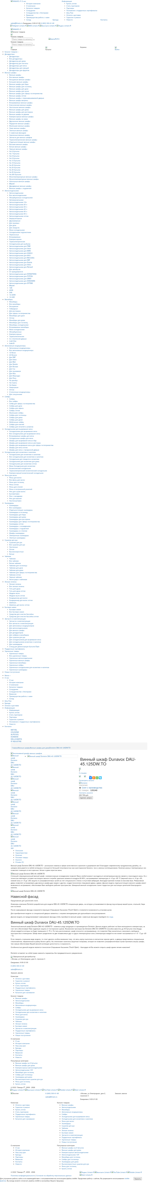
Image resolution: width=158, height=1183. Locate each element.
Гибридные (13, 308)
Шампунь (12, 602)
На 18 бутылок (14, 163)
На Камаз (12, 385)
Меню (7, 675)
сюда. (111, 917)
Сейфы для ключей (16, 424)
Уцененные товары (12, 651)
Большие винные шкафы (18, 82)
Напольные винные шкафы (19, 181)
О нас (24, 1)
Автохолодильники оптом (18, 216)
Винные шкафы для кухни (19, 91)
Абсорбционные (15, 332)
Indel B (11, 343)
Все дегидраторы (15, 59)
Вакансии (29, 15)
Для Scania (13, 364)
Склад (28, 20)
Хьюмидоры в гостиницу (18, 512)
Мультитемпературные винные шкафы (24, 179)
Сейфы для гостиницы (17, 415)
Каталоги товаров (33, 8)
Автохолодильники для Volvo (20, 264)
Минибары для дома (17, 320)
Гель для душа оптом (17, 591)
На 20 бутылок (14, 165)
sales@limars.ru (17, 23)
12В (10, 288)
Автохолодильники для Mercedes (21, 258)
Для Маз (12, 373)
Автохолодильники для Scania (20, 262)
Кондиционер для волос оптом (21, 600)
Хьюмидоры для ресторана (19, 519)
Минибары (9, 299)
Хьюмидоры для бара (17, 514)
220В (11, 290)
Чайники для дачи (16, 568)
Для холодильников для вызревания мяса (25, 639)
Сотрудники (30, 10)
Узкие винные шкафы (17, 128)
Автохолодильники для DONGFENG (22, 274)
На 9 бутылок (14, 158)
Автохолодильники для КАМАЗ (20, 253)
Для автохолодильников (18, 628)
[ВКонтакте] (90, 777)
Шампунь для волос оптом (19, 605)
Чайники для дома (16, 570)
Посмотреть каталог (86, 780)
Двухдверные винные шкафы (20, 186)
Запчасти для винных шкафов (20, 137)
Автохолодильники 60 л (18, 214)
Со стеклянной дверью (18, 339)
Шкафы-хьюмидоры (16, 533)
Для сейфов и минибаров (19, 635)
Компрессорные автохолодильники (28, 1067)
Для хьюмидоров (15, 644)
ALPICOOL (15, 734)
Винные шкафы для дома (19, 109)
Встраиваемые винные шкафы (21, 102)
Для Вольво (13, 366)
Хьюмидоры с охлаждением (20, 526)
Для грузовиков (15, 371)
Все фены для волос (17, 480)
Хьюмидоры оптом (16, 524)
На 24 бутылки (14, 167)
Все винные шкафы (16, 77)
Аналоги (18, 860)
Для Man (12, 362)
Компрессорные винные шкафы (21, 116)
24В (10, 292)
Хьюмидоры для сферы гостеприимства (24, 521)
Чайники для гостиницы (18, 565)
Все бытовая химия (16, 612)
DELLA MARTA (16, 739)
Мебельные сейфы (16, 422)
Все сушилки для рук (17, 544)
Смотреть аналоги (86, 793)
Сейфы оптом (14, 410)
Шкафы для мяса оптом (18, 447)
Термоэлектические (16, 336)
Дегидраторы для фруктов (19, 70)
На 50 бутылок (14, 172)
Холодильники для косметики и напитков (20, 452)
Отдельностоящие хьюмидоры (21, 510)
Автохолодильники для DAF (19, 260)
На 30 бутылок (14, 170)
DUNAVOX (14, 737)
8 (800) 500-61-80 (47, 23)
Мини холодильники (17, 329)
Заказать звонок (17, 973)
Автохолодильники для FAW (19, 246)
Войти (57, 39)
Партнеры (70, 8)
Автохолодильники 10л (18, 202)
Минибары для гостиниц (18, 322)
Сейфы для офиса (16, 408)
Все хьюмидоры (15, 507)
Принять (138, 1179)
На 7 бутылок (14, 153)
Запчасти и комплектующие (15, 619)
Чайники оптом (15, 575)
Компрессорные (15, 239)
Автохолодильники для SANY (20, 278)
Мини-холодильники (17, 230)
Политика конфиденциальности (23, 1175)
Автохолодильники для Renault (21, 267)
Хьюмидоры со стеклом (18, 531)
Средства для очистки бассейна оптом (24, 616)
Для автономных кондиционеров (21, 625)
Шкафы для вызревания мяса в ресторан (25, 443)
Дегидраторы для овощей (19, 68)
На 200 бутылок (15, 174)
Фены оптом (14, 484)
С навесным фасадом (17, 133)
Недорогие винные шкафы (19, 123)
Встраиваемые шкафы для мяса (21, 436)
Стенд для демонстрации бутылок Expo (24, 646)
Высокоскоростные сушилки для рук (29, 1079)
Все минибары (14, 304)
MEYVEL (14, 730)
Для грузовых (14, 223)
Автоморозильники (16, 200)
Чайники (8, 556)
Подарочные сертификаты (15, 649)
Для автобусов (14, 269)
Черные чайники (15, 577)
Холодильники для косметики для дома (24, 461)
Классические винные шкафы (20, 105)
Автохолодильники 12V (24, 1070)
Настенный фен (15, 501)
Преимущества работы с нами (37, 17)
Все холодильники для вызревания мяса (24, 433)
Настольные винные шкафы (20, 107)
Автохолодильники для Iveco (20, 248)
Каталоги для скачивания (25, 992)
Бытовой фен (14, 494)
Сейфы (7, 396)
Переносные (14, 234)
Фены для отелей (16, 487)
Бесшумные (13, 306)
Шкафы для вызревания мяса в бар (22, 440)
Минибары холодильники (18, 325)
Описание (19, 850)
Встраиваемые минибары (19, 327)
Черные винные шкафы (18, 149)
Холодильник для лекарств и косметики (24, 459)
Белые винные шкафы (17, 146)
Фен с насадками (15, 496)
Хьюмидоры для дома (17, 517)
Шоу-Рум (69, 13)
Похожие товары (21, 857)
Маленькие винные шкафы (19, 126)
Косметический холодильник (20, 468)
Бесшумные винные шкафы (19, 79)
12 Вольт (12, 352)
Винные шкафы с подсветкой (20, 188)
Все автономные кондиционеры (21, 350)
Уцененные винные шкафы (19, 135)
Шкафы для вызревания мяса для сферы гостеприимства (31, 445)
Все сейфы (13, 401)
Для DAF (12, 357)
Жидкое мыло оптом (17, 595)
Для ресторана (15, 311)
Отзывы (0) (19, 862)
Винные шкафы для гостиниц (20, 86)
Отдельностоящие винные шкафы (22, 142)
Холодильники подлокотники (20, 232)
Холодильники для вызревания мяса (19, 429)
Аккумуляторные (15, 218)
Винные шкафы (10, 72)
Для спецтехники (15, 394)
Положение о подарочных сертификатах (81, 10)
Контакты (104, 20)
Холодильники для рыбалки (19, 244)
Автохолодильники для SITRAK (21, 283)
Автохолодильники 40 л (18, 209)
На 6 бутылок (14, 151)
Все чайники (14, 561)
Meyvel (11, 183)
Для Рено (12, 378)
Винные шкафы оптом (17, 96)
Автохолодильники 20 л (18, 204)
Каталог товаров (11, 52)
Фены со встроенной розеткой (20, 489)
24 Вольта (13, 355)
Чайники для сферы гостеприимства (23, 572)
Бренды (56, 20)
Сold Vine (12, 341)
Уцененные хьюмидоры (18, 669)
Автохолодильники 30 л (18, 207)
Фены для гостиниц (16, 482)
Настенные (13, 547)
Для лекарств (14, 227)
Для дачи (12, 225)
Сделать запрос (86, 798)
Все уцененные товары (18, 656)
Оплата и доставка (73, 15)
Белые (11, 554)
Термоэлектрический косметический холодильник (28, 470)
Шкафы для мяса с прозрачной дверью (24, 450)
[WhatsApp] (97, 777)
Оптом (11, 318)
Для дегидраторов (16, 632)
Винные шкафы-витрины (18, 100)
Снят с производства (92, 788)
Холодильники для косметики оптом (23, 463)
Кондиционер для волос (18, 598)
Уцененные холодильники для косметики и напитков (29, 667)
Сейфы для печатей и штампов (21, 426)
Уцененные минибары (17, 663)
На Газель (13, 382)
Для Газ (12, 369)
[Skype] (100, 777)
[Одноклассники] (93, 777)
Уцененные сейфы (16, 665)
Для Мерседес (14, 376)
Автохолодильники (12, 190)
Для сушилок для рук (17, 637)
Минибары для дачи (17, 315)
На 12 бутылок (14, 160)
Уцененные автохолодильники (20, 658)
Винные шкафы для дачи (18, 89)
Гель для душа (14, 588)
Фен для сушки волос (17, 491)
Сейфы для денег (16, 420)
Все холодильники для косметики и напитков (26, 457)
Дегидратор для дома (17, 61)
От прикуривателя (16, 271)
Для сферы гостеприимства (19, 313)
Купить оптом (71, 3)
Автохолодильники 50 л (18, 211)
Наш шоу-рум (20, 1045)
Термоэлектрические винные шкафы (23, 140)
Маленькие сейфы (16, 413)
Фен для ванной (15, 498)
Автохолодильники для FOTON (21, 276)
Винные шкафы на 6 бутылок (26, 1063)
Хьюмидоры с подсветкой (19, 528)
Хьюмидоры (9, 503)
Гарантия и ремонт (73, 17)
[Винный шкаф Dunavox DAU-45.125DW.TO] (16, 760)
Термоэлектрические (17, 241)
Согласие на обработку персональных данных (53, 1175)
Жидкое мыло (14, 593)
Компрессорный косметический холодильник (26, 473)
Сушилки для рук (11, 540)
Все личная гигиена (16, 586)
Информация (14, 710)
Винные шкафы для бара (18, 84)
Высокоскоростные (16, 551)
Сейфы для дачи (15, 406)
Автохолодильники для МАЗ (19, 255)
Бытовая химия (10, 607)
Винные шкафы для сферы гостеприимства (25, 93)
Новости (69, 20)
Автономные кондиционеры (15, 345)
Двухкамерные (14, 220)
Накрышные (13, 387)
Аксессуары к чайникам (18, 579)
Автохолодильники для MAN (20, 251)
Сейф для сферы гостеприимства (22, 403)
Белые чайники (15, 563)
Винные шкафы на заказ (18, 119)
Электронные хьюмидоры (19, 535)
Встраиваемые (14, 237)
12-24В (12, 297)
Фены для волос (11, 475)
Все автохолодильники (17, 195)
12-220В (12, 295)
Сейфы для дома (15, 417)
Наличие (18, 855)
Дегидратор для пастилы (18, 63)
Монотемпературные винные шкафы (23, 177)
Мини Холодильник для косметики (22, 466)
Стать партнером (72, 6)
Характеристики (21, 853)
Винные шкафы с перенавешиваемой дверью (26, 98)
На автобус (13, 380)
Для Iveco (13, 359)
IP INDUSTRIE (16, 741)
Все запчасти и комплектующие (21, 623)
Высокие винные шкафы (18, 144)
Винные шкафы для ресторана (21, 112)
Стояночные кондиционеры (19, 392)
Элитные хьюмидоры (17, 538)
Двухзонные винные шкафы (19, 121)
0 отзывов (82, 773)
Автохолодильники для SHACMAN (22, 281)
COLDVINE (15, 732)
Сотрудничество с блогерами (37, 13)
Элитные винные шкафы (18, 130)
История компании (33, 3)
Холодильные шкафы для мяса (21, 438)
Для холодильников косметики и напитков (25, 642)
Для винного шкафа (16, 630)
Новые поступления (12, 672)
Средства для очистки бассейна (21, 614)
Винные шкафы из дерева (19, 114)
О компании (30, 6)
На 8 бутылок (14, 156)
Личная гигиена (10, 582)
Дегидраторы (10, 54)
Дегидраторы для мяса (18, 65)
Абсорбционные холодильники (21, 197)
